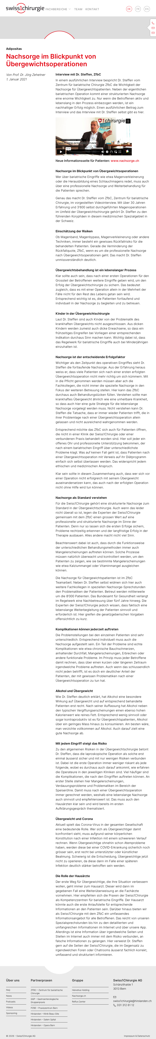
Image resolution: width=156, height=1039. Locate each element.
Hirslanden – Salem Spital (43, 1019)
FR (137, 8)
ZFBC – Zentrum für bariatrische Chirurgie (47, 991)
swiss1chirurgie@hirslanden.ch (132, 1001)
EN (147, 8)
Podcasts (10, 1001)
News (9, 995)
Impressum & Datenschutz (137, 1036)
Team (78, 9)
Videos (9, 1007)
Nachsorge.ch (79, 995)
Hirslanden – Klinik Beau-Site (45, 1013)
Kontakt (92, 9)
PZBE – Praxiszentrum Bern (44, 1008)
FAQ (8, 990)
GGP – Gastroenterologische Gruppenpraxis (44, 1000)
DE (129, 8)
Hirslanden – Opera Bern (43, 1025)
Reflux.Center (78, 1001)
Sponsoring (11, 1013)
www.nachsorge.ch (125, 161)
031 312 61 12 (125, 1005)
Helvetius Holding (80, 990)
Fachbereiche (56, 9)
